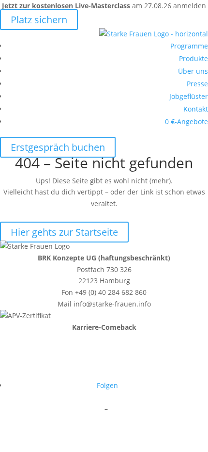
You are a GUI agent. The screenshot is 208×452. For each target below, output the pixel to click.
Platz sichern (39, 19)
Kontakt (195, 108)
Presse (197, 83)
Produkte (193, 58)
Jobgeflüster (188, 96)
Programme (189, 45)
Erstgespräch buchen (58, 147)
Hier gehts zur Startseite (64, 232)
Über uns (193, 71)
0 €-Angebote (186, 121)
